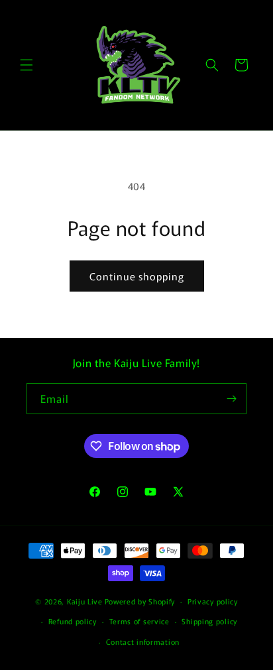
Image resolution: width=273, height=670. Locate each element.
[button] (26, 65)
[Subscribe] (231, 398)
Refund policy (72, 621)
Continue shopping (136, 276)
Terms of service (139, 621)
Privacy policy (213, 601)
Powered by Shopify (140, 601)
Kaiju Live (85, 601)
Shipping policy (209, 621)
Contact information (143, 641)
